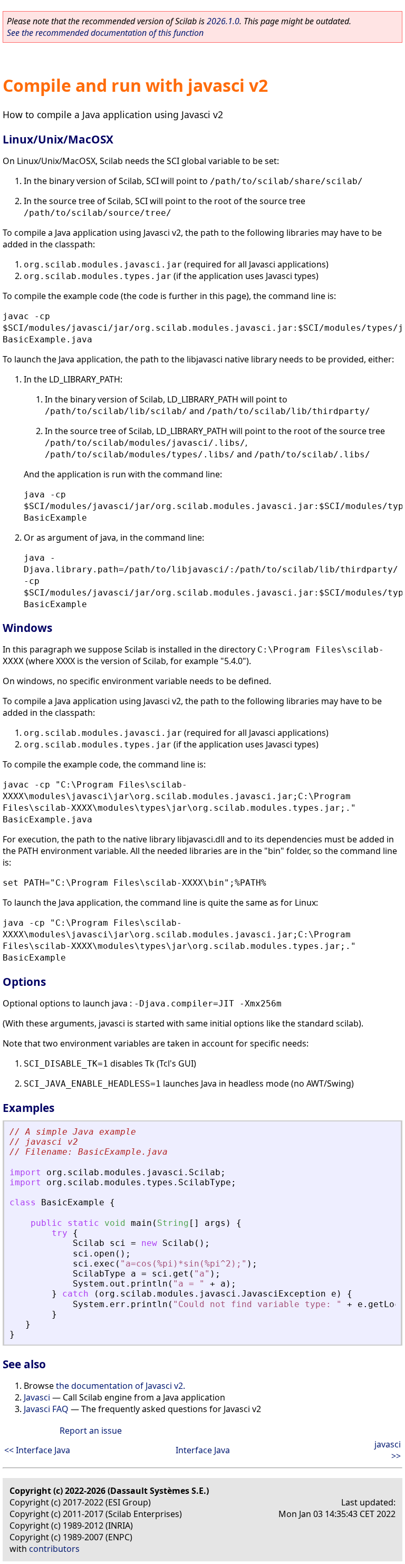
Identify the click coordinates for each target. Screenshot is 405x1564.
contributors (54, 1549)
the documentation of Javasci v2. (120, 1386)
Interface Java (203, 1450)
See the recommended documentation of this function (105, 33)
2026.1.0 (223, 21)
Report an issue (91, 1430)
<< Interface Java (37, 1450)
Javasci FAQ (46, 1409)
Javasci (37, 1397)
